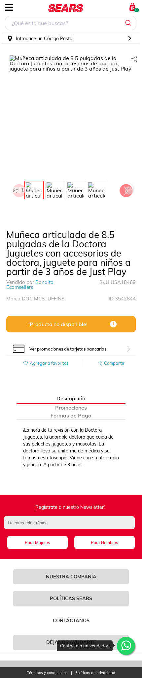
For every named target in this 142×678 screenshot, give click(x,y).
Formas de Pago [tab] (71, 415)
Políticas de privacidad (95, 673)
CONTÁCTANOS (71, 621)
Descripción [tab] (70, 398)
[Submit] (129, 23)
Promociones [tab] (71, 407)
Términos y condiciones (47, 673)
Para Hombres (104, 542)
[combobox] (71, 24)
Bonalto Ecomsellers (29, 284)
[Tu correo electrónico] (71, 526)
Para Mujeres (37, 542)
